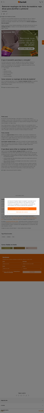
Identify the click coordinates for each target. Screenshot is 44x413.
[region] (22, 206)
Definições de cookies (22, 212)
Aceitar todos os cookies (22, 208)
